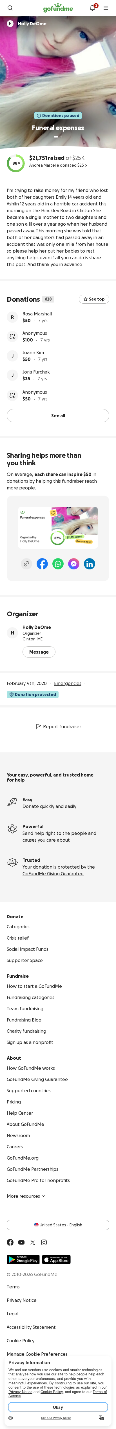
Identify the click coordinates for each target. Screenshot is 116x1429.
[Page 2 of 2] (61, 137)
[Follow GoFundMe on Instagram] (44, 1242)
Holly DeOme (37, 627)
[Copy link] (26, 564)
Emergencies (67, 683)
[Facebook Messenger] (73, 564)
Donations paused (60, 115)
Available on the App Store (56, 1259)
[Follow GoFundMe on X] (32, 1242)
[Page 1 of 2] (56, 137)
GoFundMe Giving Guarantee (53, 873)
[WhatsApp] (58, 564)
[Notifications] (92, 7)
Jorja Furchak (36, 371)
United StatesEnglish (61, 1225)
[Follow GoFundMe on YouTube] (21, 1242)
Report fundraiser (62, 726)
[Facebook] (42, 564)
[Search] (10, 7)
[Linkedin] (89, 564)
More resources (23, 1196)
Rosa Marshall (37, 313)
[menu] (105, 7)
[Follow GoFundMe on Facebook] (10, 1242)
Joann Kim (33, 352)
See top (97, 299)
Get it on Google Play (23, 1259)
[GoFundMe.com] (58, 8)
